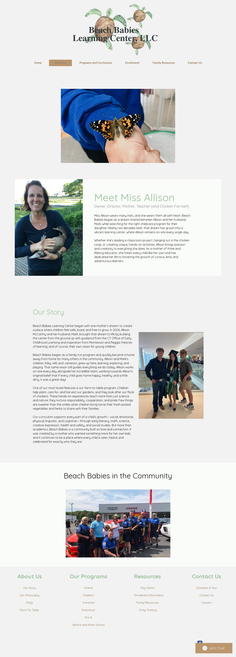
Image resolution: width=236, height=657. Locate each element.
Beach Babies (115, 29)
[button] (118, 126)
